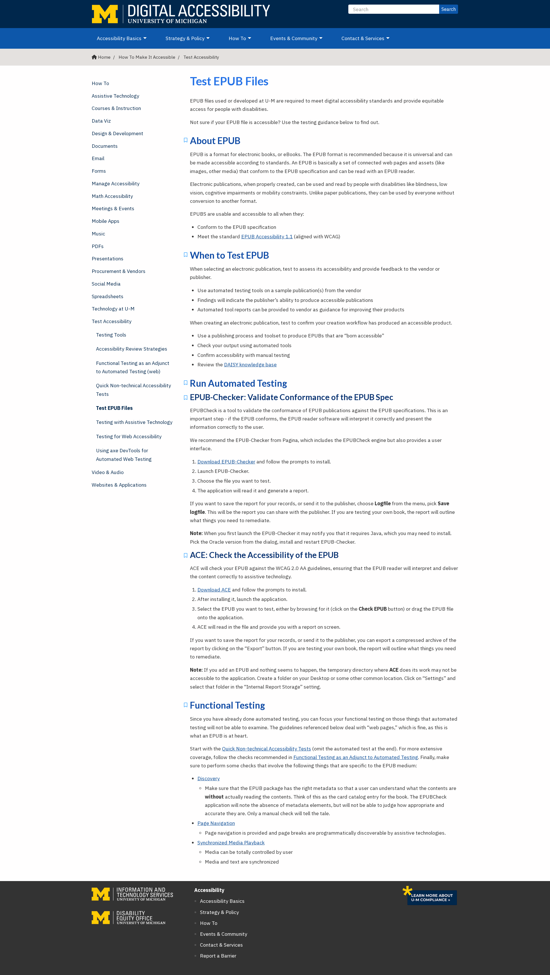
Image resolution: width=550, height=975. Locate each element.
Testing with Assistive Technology (134, 422)
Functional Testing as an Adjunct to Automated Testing (355, 757)
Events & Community (299, 38)
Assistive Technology (115, 96)
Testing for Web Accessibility (129, 436)
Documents (105, 146)
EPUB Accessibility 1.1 (267, 236)
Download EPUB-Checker (226, 461)
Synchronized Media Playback (231, 842)
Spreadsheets (107, 296)
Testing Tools (111, 334)
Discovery (208, 778)
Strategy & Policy (190, 38)
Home (104, 57)
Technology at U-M (113, 308)
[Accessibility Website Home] (183, 14)
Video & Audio (108, 472)
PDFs (98, 246)
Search (448, 9)
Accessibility (209, 890)
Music (98, 233)
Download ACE (214, 589)
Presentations (107, 258)
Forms (99, 171)
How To (242, 38)
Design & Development (117, 133)
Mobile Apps (105, 221)
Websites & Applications (119, 484)
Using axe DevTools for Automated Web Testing (124, 454)
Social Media (106, 283)
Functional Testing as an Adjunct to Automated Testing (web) (132, 367)
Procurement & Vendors (119, 271)
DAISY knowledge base (250, 364)
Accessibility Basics (124, 38)
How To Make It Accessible (147, 57)
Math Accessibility (112, 196)
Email (98, 158)
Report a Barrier (218, 955)
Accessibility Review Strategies (131, 348)
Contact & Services (368, 38)
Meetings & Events (113, 208)
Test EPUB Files (114, 408)
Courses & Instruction (116, 108)
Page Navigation (216, 823)
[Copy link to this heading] (185, 141)
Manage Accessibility (116, 183)
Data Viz (101, 120)
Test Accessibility (201, 57)
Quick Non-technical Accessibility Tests (133, 389)
